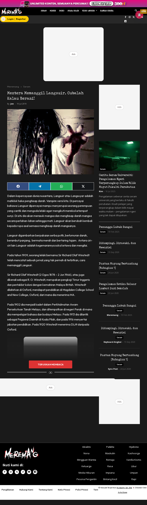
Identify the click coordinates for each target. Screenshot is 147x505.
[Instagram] (130, 17)
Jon (12, 103)
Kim (101, 191)
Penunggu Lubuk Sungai (115, 226)
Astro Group (122, 492)
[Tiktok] (23, 472)
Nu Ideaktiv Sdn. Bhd (124, 488)
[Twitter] (134, 17)
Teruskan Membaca (50, 364)
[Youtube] (29, 472)
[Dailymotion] (126, 21)
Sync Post (113, 368)
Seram (26, 86)
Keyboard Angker (113, 342)
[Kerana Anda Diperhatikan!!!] (11, 11)
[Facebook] (126, 17)
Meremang (13, 86)
